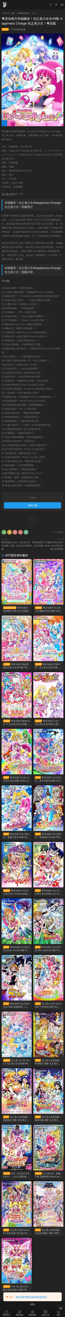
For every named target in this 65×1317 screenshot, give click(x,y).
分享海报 (58, 532)
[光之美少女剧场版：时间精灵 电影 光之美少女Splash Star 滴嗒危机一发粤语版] (48, 1034)
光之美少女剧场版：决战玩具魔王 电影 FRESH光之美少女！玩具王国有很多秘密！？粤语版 (48, 1232)
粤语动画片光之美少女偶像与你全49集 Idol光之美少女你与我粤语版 (47, 609)
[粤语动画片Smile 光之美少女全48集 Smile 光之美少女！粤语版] (17, 751)
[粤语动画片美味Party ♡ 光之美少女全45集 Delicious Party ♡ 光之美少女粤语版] (17, 695)
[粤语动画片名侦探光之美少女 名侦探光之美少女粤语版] (17, 582)
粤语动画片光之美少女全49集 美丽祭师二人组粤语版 (16, 1005)
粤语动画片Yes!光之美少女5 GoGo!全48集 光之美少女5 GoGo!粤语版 (16, 892)
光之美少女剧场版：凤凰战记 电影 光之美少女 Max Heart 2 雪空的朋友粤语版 (16, 1118)
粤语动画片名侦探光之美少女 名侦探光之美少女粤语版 (15, 609)
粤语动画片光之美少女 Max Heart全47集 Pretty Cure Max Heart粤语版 (48, 949)
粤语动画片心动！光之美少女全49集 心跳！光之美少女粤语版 (17, 545)
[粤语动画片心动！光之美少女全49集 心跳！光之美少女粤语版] (48, 695)
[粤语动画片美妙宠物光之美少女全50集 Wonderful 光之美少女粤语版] (17, 638)
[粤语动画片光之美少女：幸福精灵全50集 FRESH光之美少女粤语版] (48, 808)
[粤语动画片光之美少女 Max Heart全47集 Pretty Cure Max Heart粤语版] (48, 921)
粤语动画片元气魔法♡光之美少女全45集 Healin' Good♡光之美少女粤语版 (47, 545)
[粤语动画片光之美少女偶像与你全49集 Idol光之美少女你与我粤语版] (48, 582)
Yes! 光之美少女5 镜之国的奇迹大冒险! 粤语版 (16, 1288)
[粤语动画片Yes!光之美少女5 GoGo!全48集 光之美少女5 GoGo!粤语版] (17, 864)
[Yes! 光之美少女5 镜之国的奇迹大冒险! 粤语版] (17, 1260)
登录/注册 (32, 505)
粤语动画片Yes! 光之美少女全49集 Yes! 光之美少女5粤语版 (48, 892)
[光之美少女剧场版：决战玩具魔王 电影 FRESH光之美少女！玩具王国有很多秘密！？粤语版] (48, 1204)
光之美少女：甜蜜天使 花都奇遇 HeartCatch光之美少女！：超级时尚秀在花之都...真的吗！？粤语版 (48, 1175)
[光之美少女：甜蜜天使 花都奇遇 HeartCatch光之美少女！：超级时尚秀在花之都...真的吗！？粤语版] (48, 1147)
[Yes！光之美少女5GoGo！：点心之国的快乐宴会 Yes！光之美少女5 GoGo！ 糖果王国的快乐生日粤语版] (17, 1147)
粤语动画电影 (41, 957)
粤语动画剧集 (19, 29)
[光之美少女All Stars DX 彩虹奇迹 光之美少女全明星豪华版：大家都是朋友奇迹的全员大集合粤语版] (17, 1204)
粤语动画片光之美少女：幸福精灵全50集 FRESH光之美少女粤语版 (48, 836)
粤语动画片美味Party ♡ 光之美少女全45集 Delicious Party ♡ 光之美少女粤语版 (16, 723)
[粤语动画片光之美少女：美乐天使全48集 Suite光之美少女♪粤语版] (48, 751)
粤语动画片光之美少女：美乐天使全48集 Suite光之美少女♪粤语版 (48, 779)
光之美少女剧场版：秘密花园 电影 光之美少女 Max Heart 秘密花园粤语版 (48, 1118)
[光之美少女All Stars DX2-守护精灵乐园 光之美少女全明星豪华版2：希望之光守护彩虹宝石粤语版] (48, 978)
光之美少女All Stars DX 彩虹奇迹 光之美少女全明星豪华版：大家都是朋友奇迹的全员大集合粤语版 (16, 1232)
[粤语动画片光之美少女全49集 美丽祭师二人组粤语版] (17, 978)
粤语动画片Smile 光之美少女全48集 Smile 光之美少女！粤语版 (16, 779)
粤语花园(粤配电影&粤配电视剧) (31, 1297)
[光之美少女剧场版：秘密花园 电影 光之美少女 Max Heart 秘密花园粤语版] (48, 1091)
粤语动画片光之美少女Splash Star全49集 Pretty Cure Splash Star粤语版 (16, 949)
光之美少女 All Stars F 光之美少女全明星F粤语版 (16, 1062)
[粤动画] (5, 4)
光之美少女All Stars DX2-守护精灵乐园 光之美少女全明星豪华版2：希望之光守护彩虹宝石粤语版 (48, 1005)
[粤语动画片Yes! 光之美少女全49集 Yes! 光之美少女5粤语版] (48, 864)
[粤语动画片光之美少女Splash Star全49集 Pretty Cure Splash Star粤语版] (17, 921)
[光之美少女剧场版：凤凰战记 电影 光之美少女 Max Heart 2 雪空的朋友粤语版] (17, 1091)
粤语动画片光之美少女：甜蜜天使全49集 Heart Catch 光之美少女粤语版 (16, 836)
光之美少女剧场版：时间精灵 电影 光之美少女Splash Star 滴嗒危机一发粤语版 (48, 1062)
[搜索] (50, 4)
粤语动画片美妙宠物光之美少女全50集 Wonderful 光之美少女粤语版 (16, 666)
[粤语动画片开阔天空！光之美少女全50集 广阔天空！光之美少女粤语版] (48, 638)
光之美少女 (7, 194)
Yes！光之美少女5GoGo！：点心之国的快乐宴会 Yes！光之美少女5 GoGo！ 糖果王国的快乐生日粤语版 (16, 1175)
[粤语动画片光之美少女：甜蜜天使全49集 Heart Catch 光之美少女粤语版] (17, 808)
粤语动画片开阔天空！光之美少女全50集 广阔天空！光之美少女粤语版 (48, 666)
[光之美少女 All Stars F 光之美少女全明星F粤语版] (17, 1034)
